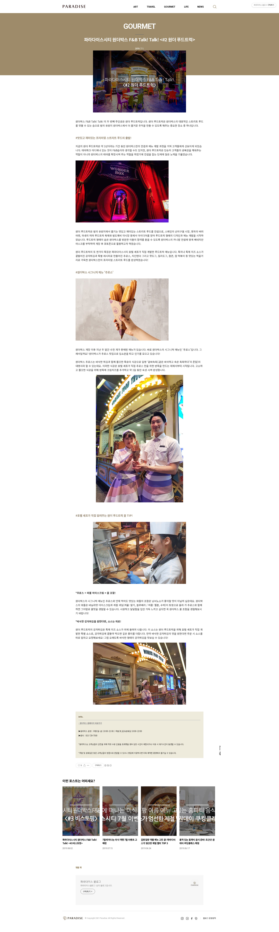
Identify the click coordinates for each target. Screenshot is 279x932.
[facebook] (191, 918)
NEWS (200, 6)
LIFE (186, 6)
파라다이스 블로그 (91, 881)
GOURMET (169, 6)
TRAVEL (151, 6)
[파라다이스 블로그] (74, 6)
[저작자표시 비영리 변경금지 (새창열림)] (108, 765)
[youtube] (187, 918)
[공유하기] (84, 765)
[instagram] (182, 918)
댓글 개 (79, 867)
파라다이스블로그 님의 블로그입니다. (96, 885)
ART (135, 6)
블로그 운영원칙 (209, 918)
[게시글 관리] (88, 765)
